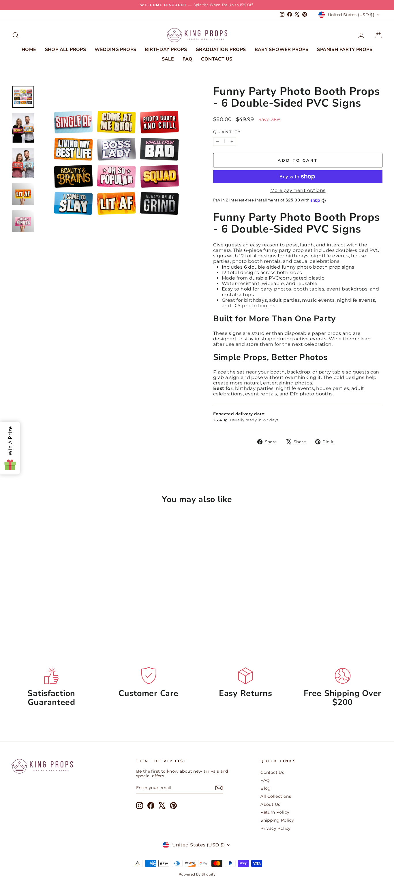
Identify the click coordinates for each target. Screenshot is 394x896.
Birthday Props (166, 49)
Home (29, 49)
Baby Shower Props (282, 49)
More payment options (298, 190)
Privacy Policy (275, 828)
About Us (270, 804)
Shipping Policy (277, 820)
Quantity (227, 132)
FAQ (187, 59)
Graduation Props (221, 49)
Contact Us (216, 59)
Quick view (55, 600)
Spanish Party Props (344, 49)
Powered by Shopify (197, 874)
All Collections (275, 796)
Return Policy (274, 812)
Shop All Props (65, 49)
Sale (168, 59)
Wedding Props (115, 49)
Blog (265, 788)
